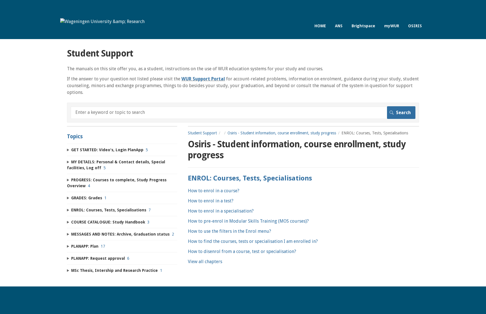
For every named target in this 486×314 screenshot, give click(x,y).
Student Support (202, 133)
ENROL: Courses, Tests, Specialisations (250, 178)
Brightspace (363, 26)
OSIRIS (415, 26)
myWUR (391, 26)
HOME (320, 26)
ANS (339, 26)
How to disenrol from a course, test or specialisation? (242, 251)
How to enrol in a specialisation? (221, 211)
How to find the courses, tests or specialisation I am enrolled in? (253, 241)
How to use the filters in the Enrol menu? (229, 231)
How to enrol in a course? (213, 190)
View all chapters (205, 261)
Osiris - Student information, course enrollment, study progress (282, 133)
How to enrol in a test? (210, 201)
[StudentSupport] (102, 21)
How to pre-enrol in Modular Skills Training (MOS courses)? (248, 221)
